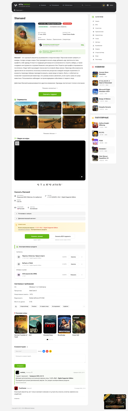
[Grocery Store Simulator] (103, 74)
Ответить (16, 398)
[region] (49, 327)
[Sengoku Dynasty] (103, 108)
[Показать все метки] (84, 306)
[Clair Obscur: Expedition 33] (103, 158)
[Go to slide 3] (50, 339)
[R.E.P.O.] (103, 133)
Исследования (56, 306)
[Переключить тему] (103, 5)
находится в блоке (24, 229)
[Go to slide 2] (49, 339)
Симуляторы (66, 39)
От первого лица (44, 306)
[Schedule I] (103, 150)
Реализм (34, 306)
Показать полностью (49, 88)
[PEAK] (103, 141)
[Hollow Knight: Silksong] (103, 125)
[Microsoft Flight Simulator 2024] (103, 91)
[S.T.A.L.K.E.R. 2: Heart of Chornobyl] (103, 83)
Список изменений (47, 52)
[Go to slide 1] (47, 339)
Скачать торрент (50, 94)
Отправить (20, 366)
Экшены (49, 39)
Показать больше (49, 133)
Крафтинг (65, 306)
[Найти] (82, 5)
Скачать (73, 257)
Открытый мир (24, 306)
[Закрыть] (124, 396)
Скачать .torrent (37, 236)
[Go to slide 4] (52, 339)
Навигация (19, 10)
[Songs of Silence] (103, 100)
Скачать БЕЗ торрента (63, 236)
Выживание (41, 39)
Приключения (57, 39)
